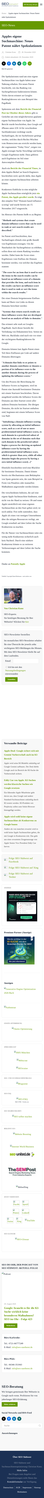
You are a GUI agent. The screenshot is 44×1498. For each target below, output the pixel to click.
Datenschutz (8, 1487)
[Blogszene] (22, 1083)
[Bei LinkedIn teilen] (14, 64)
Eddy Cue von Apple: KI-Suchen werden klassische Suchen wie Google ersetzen (20, 784)
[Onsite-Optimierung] (22, 1028)
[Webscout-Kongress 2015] (22, 1060)
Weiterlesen (10, 1326)
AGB (18, 1487)
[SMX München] (22, 1052)
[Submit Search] (39, 1425)
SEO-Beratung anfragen (30, 4)
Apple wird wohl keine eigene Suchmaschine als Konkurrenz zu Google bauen (20, 820)
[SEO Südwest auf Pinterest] (17, 1211)
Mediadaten (22, 1492)
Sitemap (37, 1487)
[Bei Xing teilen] (19, 64)
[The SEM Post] (22, 1171)
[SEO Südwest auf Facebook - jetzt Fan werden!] (17, 1203)
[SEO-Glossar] (22, 1239)
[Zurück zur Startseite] (10, 4)
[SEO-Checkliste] (22, 906)
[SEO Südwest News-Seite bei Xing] (20, 1220)
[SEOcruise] (22, 1068)
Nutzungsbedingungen (15, 670)
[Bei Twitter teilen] (4, 64)
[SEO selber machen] (22, 1116)
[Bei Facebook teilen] (9, 64)
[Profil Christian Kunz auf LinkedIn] (26, 1211)
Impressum (27, 1487)
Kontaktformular (15, 1481)
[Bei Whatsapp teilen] (24, 64)
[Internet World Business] (22, 1146)
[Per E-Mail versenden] (30, 64)
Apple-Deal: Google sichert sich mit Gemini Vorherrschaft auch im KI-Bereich (21, 755)
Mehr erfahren (9, 1404)
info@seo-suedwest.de (22, 1347)
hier (27, 622)
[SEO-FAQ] (22, 1099)
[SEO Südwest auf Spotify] (26, 1203)
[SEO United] (22, 1154)
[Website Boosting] (22, 1134)
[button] (41, 4)
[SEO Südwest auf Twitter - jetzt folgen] (11, 1220)
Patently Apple (18, 564)
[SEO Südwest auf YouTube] (31, 1220)
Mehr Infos (22, 1470)
